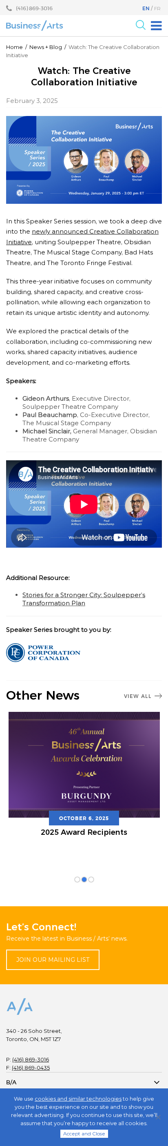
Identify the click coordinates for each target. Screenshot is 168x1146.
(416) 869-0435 (31, 1067)
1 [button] (77, 879)
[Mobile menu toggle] (156, 25)
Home (14, 47)
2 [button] (84, 879)
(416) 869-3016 (30, 1059)
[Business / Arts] (34, 25)
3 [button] (91, 879)
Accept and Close (84, 1133)
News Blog (45, 47)
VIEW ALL (138, 696)
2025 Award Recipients (84, 832)
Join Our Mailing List (52, 959)
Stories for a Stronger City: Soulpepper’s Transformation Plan (83, 599)
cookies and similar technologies (78, 1098)
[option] (84, 780)
